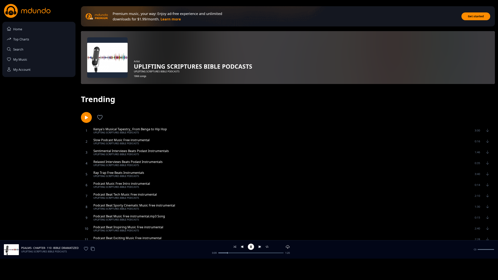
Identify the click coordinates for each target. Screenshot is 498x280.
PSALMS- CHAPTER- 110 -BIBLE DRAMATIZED (50, 248)
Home (17, 29)
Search (18, 49)
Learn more (170, 19)
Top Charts (21, 39)
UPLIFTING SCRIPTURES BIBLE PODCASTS (44, 251)
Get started (476, 16)
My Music (20, 59)
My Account (22, 69)
